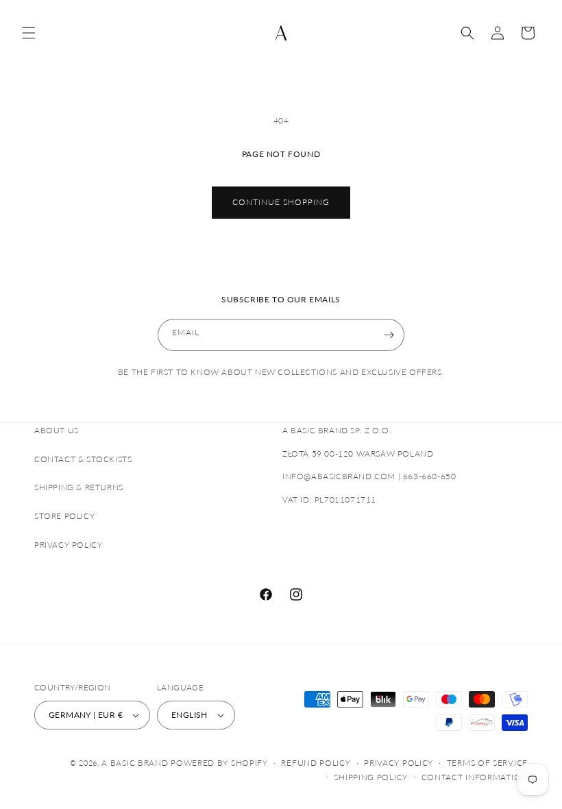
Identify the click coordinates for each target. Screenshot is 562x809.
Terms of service (487, 763)
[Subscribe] (389, 335)
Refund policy (315, 763)
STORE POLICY (64, 516)
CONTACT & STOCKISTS (83, 459)
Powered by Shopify (219, 763)
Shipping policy (371, 777)
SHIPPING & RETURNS (78, 487)
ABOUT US (56, 430)
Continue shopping (281, 202)
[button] (29, 33)
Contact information (475, 777)
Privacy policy (398, 763)
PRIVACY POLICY (68, 545)
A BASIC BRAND (134, 763)
